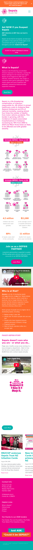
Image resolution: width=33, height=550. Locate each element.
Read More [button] (7, 92)
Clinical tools (6, 507)
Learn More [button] (16, 262)
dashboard (15, 543)
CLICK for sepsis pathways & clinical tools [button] (16, 51)
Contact (4, 509)
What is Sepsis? (7, 505)
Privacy (4, 511)
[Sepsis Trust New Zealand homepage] (14, 11)
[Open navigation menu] (29, 11)
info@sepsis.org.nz (7, 494)
